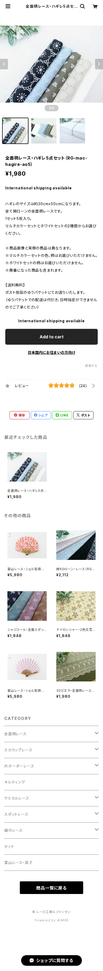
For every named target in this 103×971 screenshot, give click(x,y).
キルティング (14, 782)
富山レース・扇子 (18, 862)
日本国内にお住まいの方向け (51, 352)
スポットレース (16, 814)
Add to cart (52, 336)
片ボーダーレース (19, 766)
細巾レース (13, 830)
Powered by (46, 920)
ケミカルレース (16, 798)
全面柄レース (15, 734)
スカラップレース (18, 750)
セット (9, 846)
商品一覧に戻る (51, 888)
